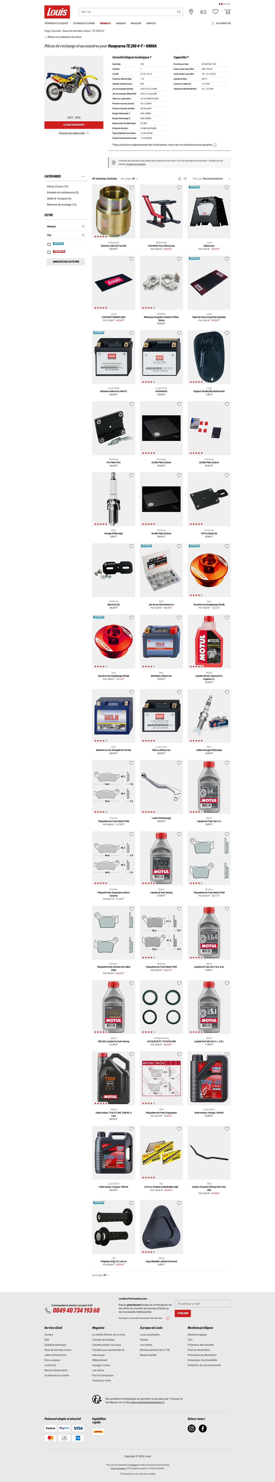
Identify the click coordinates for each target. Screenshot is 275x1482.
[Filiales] (191, 11)
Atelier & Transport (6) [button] (59, 198)
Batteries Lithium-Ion (161, 676)
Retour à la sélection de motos (64, 37)
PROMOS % (59, 251)
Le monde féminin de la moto (108, 1334)
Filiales (144, 1339)
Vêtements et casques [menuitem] (56, 23)
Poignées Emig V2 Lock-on (114, 1261)
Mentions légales (197, 1334)
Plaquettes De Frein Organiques (161, 1112)
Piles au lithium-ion (161, 750)
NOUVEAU (58, 243)
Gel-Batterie (161, 391)
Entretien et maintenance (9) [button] (63, 192)
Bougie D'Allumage (114, 533)
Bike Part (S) (113, 604)
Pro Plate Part (113, 462)
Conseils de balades (103, 1339)
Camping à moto (101, 1380)
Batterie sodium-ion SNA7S (113, 391)
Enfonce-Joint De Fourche (113, 246)
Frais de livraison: (118, 1468)
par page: (126, 178)
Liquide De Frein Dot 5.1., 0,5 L (209, 1041)
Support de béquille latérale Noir (209, 391)
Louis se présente (149, 1334)
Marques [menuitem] (121, 23)
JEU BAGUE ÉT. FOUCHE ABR (161, 1041)
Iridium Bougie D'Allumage (209, 750)
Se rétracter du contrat (56, 1375)
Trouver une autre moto (72, 133)
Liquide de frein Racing (161, 892)
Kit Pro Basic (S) (209, 533)
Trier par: (197, 178)
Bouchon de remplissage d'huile (209, 604)
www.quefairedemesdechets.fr (147, 1402)
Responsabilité (148, 1355)
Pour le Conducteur (102, 1375)
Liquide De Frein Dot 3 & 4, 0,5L (209, 967)
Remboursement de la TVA (155, 1349)
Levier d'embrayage (161, 818)
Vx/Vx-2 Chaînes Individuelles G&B (161, 1187)
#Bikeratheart (99, 1360)
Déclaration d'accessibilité (202, 1360)
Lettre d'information (55, 1355)
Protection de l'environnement (204, 1365)
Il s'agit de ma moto (73, 125)
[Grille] (179, 178)
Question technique (55, 1344)
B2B (46, 1339)
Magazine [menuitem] (136, 23)
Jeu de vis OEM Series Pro (161, 604)
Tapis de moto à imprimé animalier (209, 317)
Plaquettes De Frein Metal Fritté (113, 821)
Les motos (98, 1370)
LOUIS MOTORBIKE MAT (114, 317)
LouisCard (50, 1365)
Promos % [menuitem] (105, 23)
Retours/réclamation (55, 1370)
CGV (190, 1339)
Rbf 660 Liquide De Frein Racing (113, 1041)
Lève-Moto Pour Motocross (161, 246)
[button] (225, 4)
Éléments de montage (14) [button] (62, 204)
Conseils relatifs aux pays (106, 1344)
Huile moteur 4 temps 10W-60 (209, 1112)
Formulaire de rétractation (202, 1355)
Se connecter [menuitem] (223, 23)
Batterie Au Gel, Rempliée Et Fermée (113, 750)
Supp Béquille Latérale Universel (161, 1261)
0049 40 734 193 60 (76, 1310)
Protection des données (201, 1344)
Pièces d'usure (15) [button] (57, 186)
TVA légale (132, 1465)
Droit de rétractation (199, 1349)
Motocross (209, 246)
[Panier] (227, 11)
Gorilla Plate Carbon (161, 462)
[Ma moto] (203, 11)
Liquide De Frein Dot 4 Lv (209, 821)
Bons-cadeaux (52, 1360)
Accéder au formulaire (136, 164)
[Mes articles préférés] (215, 11)
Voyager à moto (101, 1365)
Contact (48, 1334)
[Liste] (185, 179)
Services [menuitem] (151, 23)
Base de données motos (57, 1349)
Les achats (146, 1344)
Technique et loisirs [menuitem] (84, 23)
